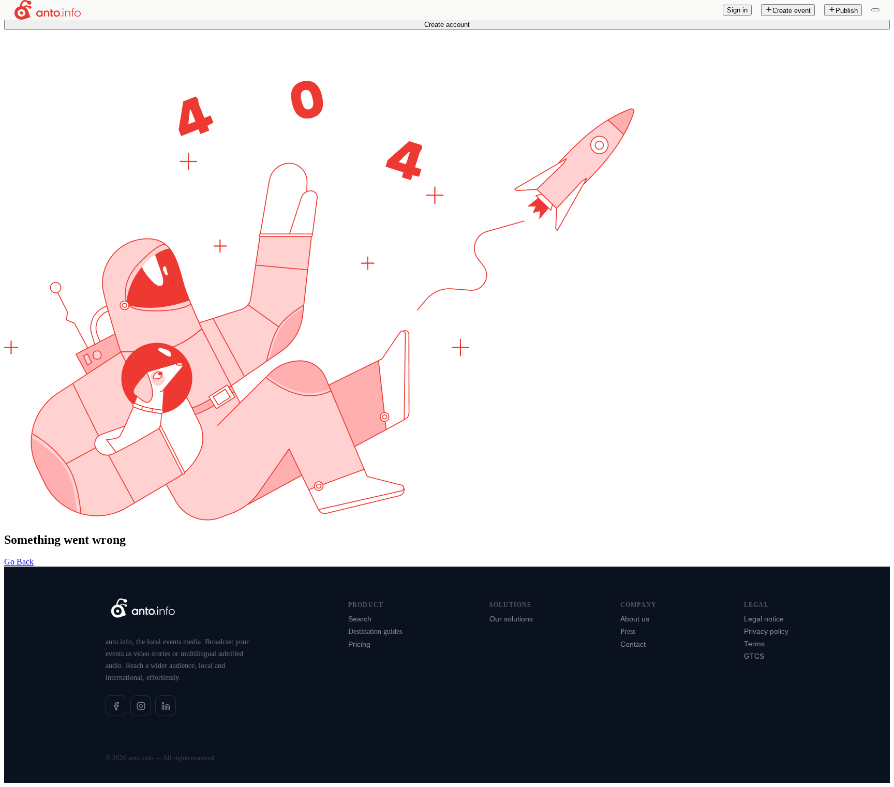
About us (634, 619)
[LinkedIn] (165, 705)
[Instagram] (140, 705)
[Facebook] (116, 705)
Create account (447, 24)
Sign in (737, 10)
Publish (847, 10)
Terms (754, 644)
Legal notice (764, 619)
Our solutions (511, 619)
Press (627, 631)
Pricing (359, 644)
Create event (791, 10)
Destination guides (375, 631)
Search (359, 619)
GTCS (754, 656)
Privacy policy (766, 631)
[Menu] (875, 9)
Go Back (19, 561)
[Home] (47, 10)
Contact (633, 644)
